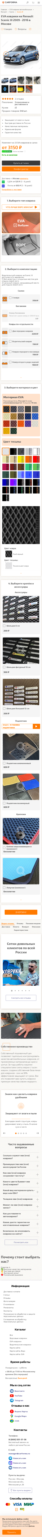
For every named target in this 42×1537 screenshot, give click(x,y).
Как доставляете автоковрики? (12, 1215)
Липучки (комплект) (16, 887)
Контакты (8, 1311)
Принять (11, 1532)
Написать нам (19, 1458)
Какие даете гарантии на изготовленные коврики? (16, 1223)
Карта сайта (15, 1348)
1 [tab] (12, 991)
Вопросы (22, 29)
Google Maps (20, 1416)
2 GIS (17, 1421)
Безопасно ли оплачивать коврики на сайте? (16, 1232)
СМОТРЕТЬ (36, 726)
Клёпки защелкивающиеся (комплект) (19, 847)
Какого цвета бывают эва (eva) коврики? (16, 1183)
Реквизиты (9, 1307)
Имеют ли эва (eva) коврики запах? (17, 1206)
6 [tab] (30, 991)
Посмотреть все (21, 1242)
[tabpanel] (21, 973)
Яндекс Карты (21, 1411)
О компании (9, 1304)
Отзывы (7, 1298)
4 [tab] (23, 991)
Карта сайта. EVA (17, 1354)
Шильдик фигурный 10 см (18, 667)
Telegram (19, 1400)
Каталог (20, 1329)
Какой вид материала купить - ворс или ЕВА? (19, 1191)
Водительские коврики (20, 1344)
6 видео (8, 29)
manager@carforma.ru (19, 1453)
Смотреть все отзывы (21, 998)
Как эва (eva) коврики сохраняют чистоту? (14, 1174)
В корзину (21, 912)
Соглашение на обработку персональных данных (15, 1320)
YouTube (18, 1396)
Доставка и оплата (12, 1291)
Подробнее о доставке (12, 189)
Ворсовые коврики (18, 1338)
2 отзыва (19, 99)
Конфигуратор (21, 169)
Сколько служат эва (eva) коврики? (16, 1157)
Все (11, 1335)
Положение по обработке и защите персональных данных (19, 1315)
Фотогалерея (9, 1301)
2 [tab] (16, 991)
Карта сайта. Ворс (17, 1351)
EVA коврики (15, 1341)
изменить (24, 178)
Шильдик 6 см (13, 626)
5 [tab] (26, 991)
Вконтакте (19, 1391)
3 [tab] (19, 991)
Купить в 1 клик (21, 163)
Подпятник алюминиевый (19, 763)
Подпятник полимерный (18, 803)
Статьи (7, 1295)
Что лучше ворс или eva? (19, 207)
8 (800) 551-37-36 (17, 1439)
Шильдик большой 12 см (18, 708)
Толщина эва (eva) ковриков (17, 1199)
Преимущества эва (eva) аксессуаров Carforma (16, 1165)
